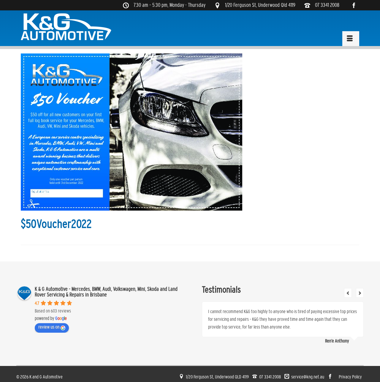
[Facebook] (356, 5)
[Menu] (350, 38)
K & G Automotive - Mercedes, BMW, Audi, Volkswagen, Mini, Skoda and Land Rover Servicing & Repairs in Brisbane (106, 292)
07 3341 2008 (327, 5)
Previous (348, 293)
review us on (48, 326)
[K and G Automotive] (67, 26)
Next (360, 293)
